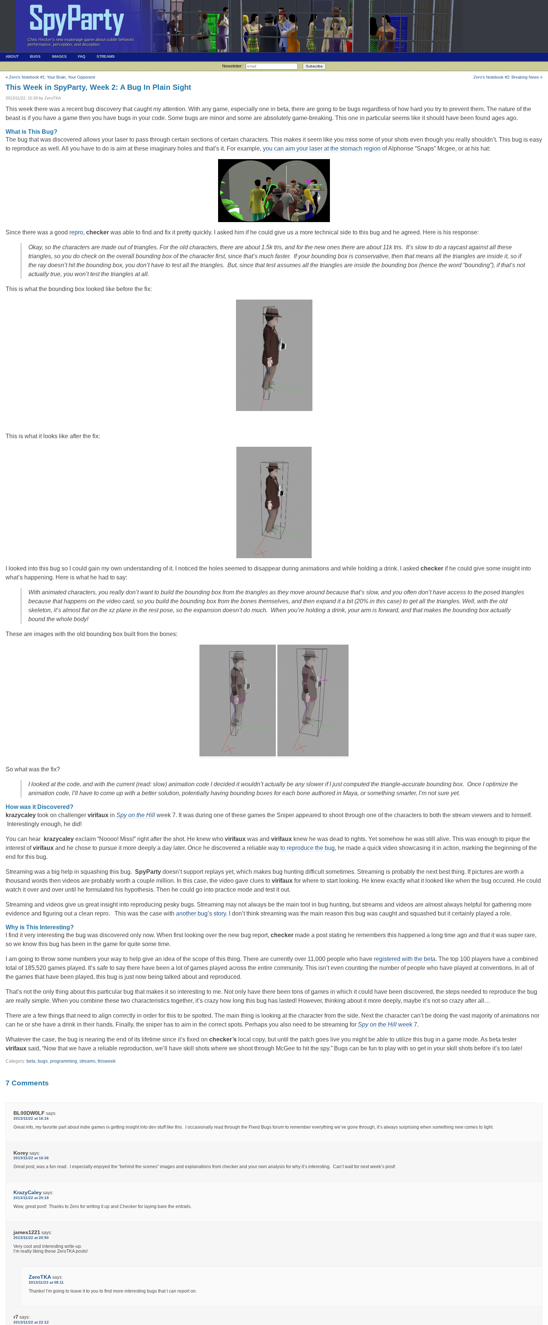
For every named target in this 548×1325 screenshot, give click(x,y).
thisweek (107, 1061)
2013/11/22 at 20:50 (31, 1238)
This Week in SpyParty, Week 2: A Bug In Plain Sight (98, 87)
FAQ (81, 56)
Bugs (35, 56)
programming (63, 1061)
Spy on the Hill (135, 815)
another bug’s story (201, 913)
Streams (106, 56)
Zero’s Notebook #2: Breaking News (506, 77)
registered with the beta (404, 959)
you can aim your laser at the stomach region (322, 148)
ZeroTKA (40, 1277)
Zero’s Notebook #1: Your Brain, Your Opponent (52, 77)
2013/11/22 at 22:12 (31, 1322)
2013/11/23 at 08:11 (46, 1282)
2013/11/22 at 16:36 (31, 1158)
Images (59, 56)
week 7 (387, 1024)
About (12, 56)
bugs (43, 1061)
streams (87, 1061)
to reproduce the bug (307, 848)
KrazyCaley (27, 1192)
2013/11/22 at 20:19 (31, 1198)
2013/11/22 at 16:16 (31, 1118)
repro (76, 232)
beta (30, 1061)
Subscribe (314, 66)
